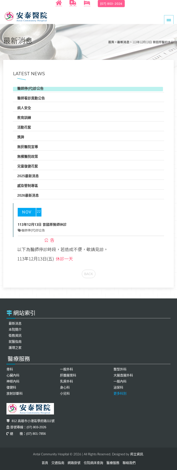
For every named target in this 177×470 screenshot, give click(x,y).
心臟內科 (12, 375)
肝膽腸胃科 (68, 375)
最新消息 (123, 42)
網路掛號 (74, 463)
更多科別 (120, 393)
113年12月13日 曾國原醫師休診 (42, 224)
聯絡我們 (129, 463)
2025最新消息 (28, 176)
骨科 (9, 369)
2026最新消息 (28, 195)
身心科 (65, 387)
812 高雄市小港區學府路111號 (33, 421)
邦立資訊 (136, 454)
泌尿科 (118, 387)
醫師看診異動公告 (31, 98)
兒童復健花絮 (27, 166)
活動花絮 (24, 127)
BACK (88, 274)
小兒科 (65, 393)
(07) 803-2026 (111, 3)
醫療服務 (112, 463)
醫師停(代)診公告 (30, 88)
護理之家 (15, 347)
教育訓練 (24, 117)
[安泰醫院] (27, 16)
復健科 (11, 387)
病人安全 (24, 108)
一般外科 (66, 369)
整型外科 (120, 369)
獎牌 (20, 137)
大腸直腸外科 (123, 375)
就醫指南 (15, 341)
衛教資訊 (15, 335)
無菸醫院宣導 (27, 147)
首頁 (111, 42)
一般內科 (120, 381)
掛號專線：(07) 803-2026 (28, 427)
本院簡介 (15, 329)
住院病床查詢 (93, 463)
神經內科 (12, 381)
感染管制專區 (27, 186)
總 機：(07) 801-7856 (28, 433)
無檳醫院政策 (27, 156)
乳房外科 (66, 381)
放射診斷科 (14, 393)
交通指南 (57, 463)
